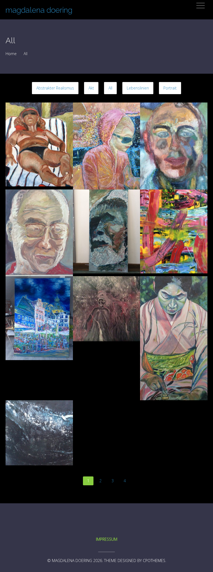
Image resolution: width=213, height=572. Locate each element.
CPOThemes (154, 560)
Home (11, 53)
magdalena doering (39, 10)
